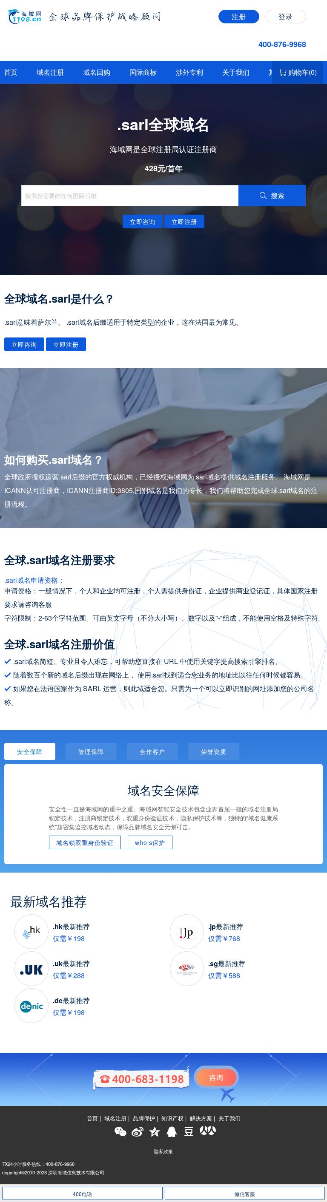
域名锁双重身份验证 (85, 842)
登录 (285, 16)
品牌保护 (144, 1118)
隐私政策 (163, 1151)
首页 (10, 72)
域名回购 (96, 72)
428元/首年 (164, 168)
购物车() (302, 72)
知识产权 (172, 1118)
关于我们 (236, 72)
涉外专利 (189, 72)
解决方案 (201, 1118)
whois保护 (150, 842)
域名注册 (50, 72)
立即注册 (184, 221)
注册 (239, 16)
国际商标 (143, 72)
